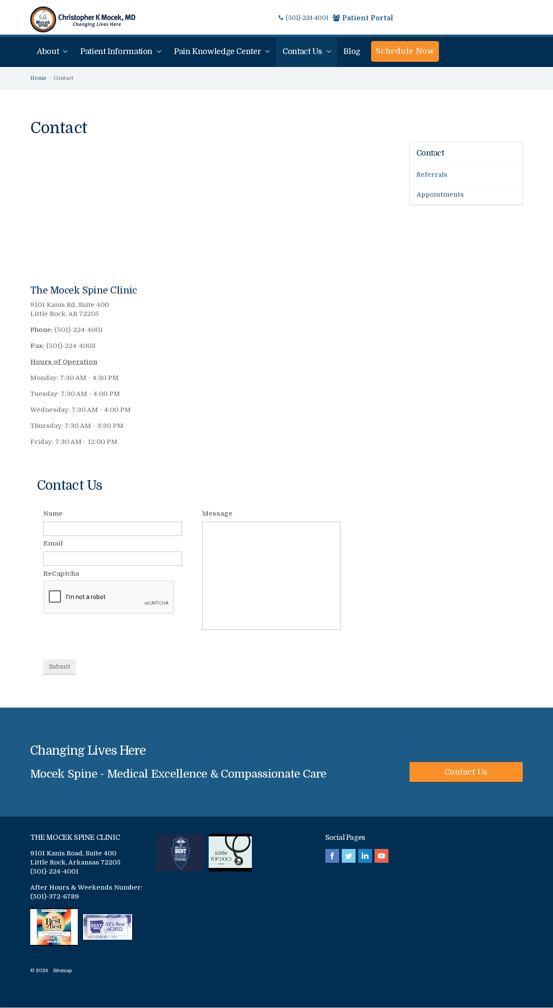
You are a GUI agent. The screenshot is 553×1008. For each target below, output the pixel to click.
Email (53, 543)
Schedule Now (405, 51)
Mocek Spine (82, 19)
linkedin (365, 856)
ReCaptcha (61, 573)
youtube (381, 856)
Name (53, 513)
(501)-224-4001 (307, 18)
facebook (332, 856)
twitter (349, 856)
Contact (430, 153)
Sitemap (62, 970)
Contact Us (466, 772)
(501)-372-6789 (54, 896)
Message (217, 513)
